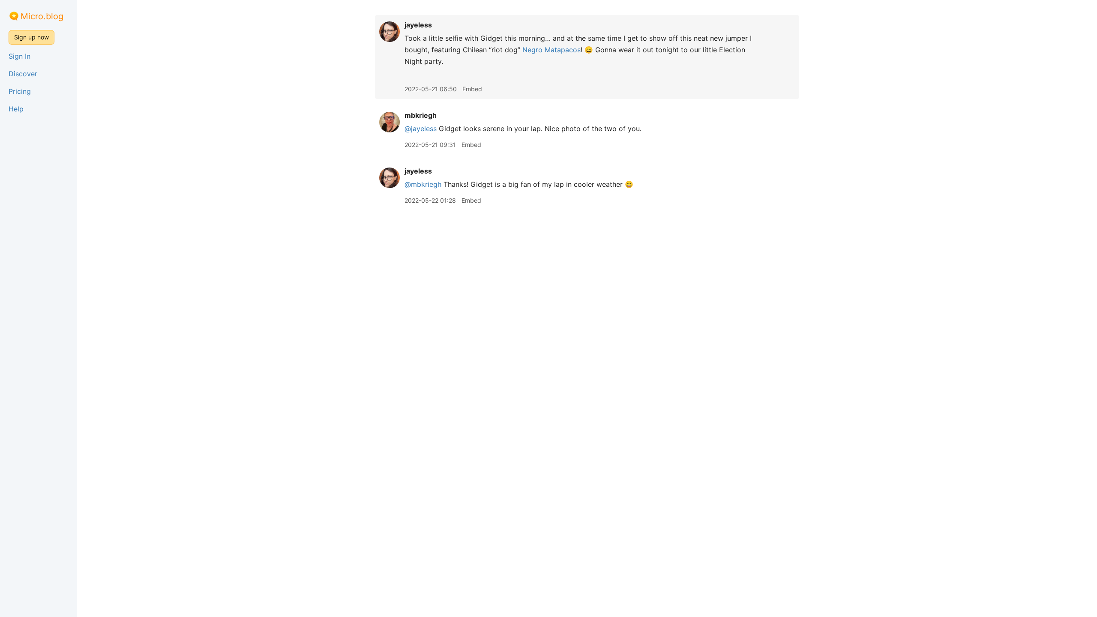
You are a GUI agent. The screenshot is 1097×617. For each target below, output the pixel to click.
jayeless (418, 25)
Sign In (19, 56)
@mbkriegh (423, 184)
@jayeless (421, 128)
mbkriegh (421, 115)
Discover (23, 73)
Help (16, 109)
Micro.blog (42, 16)
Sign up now (31, 37)
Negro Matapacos (551, 49)
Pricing (20, 91)
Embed (472, 89)
